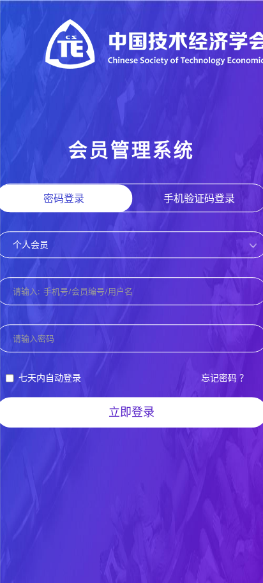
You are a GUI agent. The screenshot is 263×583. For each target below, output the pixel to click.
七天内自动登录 (50, 378)
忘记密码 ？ (224, 378)
